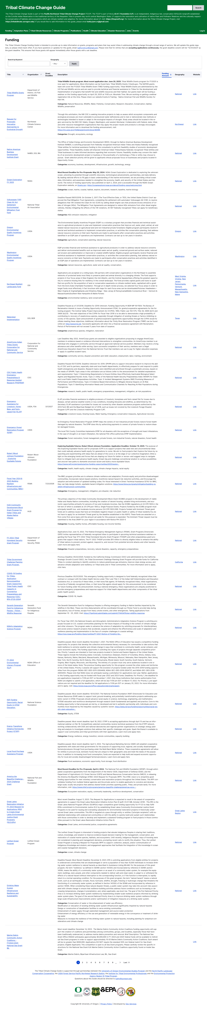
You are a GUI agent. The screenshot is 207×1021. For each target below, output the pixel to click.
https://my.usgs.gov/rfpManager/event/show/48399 (79, 130)
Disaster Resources (116, 31)
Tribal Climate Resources (41, 31)
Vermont (178, 287)
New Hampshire (181, 292)
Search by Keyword (15, 59)
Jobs (129, 31)
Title (9, 74)
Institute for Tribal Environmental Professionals (128, 973)
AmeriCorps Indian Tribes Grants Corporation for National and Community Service (15, 347)
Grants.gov (82, 185)
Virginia (178, 279)
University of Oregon (110, 971)
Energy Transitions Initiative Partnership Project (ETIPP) (15, 728)
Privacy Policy (106, 1004)
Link (194, 94)
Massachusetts (181, 289)
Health (86, 31)
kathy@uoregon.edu (123, 979)
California (179, 562)
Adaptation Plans (21, 31)
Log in (202, 31)
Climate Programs (61, 31)
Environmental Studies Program (132, 971)
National (178, 94)
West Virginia (180, 276)
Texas (177, 318)
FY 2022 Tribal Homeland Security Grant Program (14, 540)
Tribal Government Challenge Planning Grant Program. (14, 562)
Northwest (179, 124)
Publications (76, 31)
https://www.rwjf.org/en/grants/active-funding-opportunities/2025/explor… (88, 464)
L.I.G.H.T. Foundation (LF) (123, 14)
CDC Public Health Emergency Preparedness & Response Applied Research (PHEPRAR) (15, 377)
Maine (177, 294)
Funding (8, 31)
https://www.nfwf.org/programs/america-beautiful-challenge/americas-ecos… (104, 787)
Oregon (178, 231)
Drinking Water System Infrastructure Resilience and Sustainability (13, 890)
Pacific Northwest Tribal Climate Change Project (64, 14)
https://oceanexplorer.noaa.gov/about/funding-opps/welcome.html (114, 185)
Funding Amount (167, 75)
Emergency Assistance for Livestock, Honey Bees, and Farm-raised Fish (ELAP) (14, 406)
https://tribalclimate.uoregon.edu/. (20, 21)
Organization (32, 74)
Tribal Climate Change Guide (35, 7)
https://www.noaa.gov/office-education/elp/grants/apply (96, 686)
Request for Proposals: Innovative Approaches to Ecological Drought (15, 124)
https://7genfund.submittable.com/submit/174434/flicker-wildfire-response (114, 613)
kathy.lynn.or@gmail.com (88, 48)
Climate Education (98, 31)
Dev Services (131, 1004)
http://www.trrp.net (73, 324)
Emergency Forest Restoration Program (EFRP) (15, 430)
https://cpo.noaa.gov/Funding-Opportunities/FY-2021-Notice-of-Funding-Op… (89, 634)
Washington (179, 256)
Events (136, 31)
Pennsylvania (180, 284)
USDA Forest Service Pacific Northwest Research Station (81, 973)
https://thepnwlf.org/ (115, 19)
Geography (55, 59)
